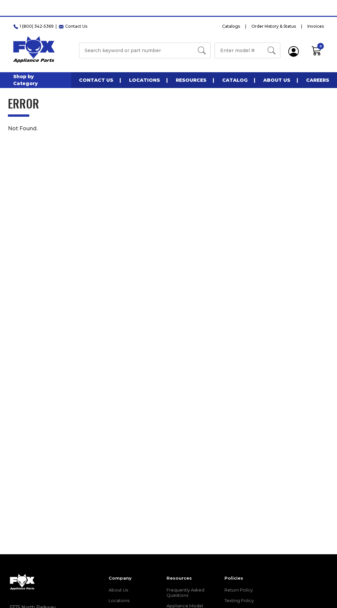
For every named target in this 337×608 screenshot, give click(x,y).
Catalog (234, 80)
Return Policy (238, 590)
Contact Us (96, 80)
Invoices (315, 26)
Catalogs (231, 26)
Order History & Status (273, 26)
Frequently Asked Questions (185, 592)
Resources (191, 80)
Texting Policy (239, 600)
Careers (317, 80)
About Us (276, 80)
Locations (144, 80)
